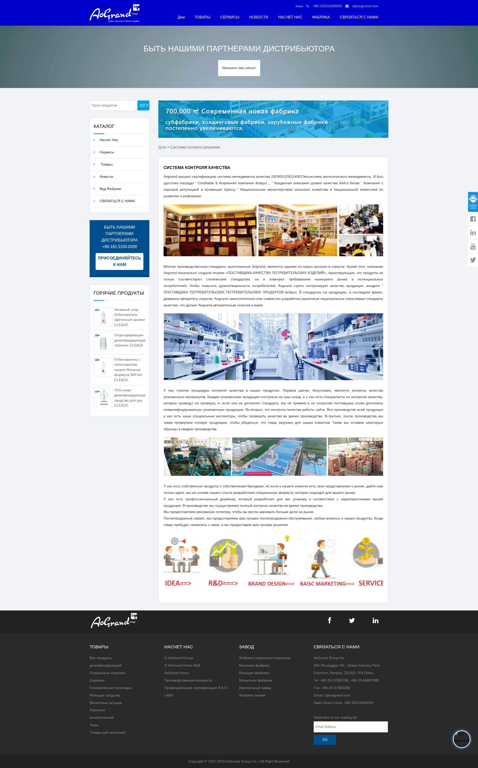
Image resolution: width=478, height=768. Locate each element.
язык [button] (299, 6)
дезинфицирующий (105, 665)
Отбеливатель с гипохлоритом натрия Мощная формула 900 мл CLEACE (128, 370)
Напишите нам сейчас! (239, 68)
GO (324, 740)
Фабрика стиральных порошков (264, 658)
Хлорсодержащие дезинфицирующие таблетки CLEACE (130, 340)
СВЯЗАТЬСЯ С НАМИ (359, 17)
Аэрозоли (97, 710)
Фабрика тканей (252, 695)
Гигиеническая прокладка (110, 688)
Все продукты (101, 658)
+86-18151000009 (327, 6)
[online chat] (473, 202)
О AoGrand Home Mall (182, 665)
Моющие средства (105, 695)
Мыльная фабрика (254, 665)
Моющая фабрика (254, 673)
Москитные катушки (106, 703)
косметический (102, 717)
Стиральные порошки (107, 673)
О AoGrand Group (178, 658)
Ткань (94, 725)
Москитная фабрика (255, 680)
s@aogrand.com (365, 6)
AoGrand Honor (176, 673)
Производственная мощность (188, 680)
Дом (181, 17)
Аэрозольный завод (255, 688)
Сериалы (97, 680)
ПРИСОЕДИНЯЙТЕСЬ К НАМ (119, 261)
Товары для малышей (107, 732)
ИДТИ (143, 105)
